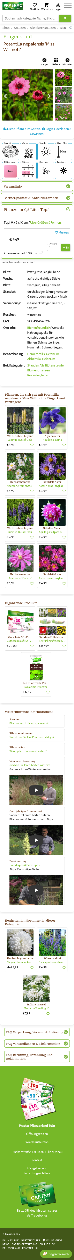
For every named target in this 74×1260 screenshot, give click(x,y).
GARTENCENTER (30, 1240)
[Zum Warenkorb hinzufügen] (65, 247)
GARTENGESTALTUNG (24, 1244)
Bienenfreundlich (38, 328)
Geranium (52, 354)
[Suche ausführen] (65, 18)
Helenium (48, 359)
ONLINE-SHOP (53, 1240)
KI (37, 1248)
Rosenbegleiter (37, 375)
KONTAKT (27, 1248)
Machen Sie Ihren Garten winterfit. (30, 765)
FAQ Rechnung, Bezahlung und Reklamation (29, 1057)
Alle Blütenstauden (43, 28)
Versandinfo (13, 186)
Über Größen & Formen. (45, 222)
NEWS (5, 1244)
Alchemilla (34, 359)
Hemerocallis (36, 354)
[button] (35, 6)
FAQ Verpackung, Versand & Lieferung (34, 1032)
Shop (6, 28)
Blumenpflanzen (38, 370)
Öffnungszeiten (37, 1134)
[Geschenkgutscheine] (37, 1098)
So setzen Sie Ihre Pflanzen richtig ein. (32, 737)
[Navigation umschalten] (68, 4)
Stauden (20, 28)
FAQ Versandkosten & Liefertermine (33, 1043)
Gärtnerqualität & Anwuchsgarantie (31, 198)
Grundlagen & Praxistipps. (24, 865)
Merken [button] (63, 232)
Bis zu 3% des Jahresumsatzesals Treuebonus (37, 1213)
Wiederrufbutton (37, 1142)
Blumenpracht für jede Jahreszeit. (29, 723)
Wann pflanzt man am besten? (28, 751)
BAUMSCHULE (10, 1240)
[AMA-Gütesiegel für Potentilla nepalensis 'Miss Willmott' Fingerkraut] (10, 151)
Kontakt (37, 1160)
